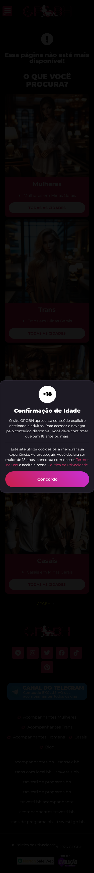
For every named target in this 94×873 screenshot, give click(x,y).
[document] (47, 436)
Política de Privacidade (68, 465)
